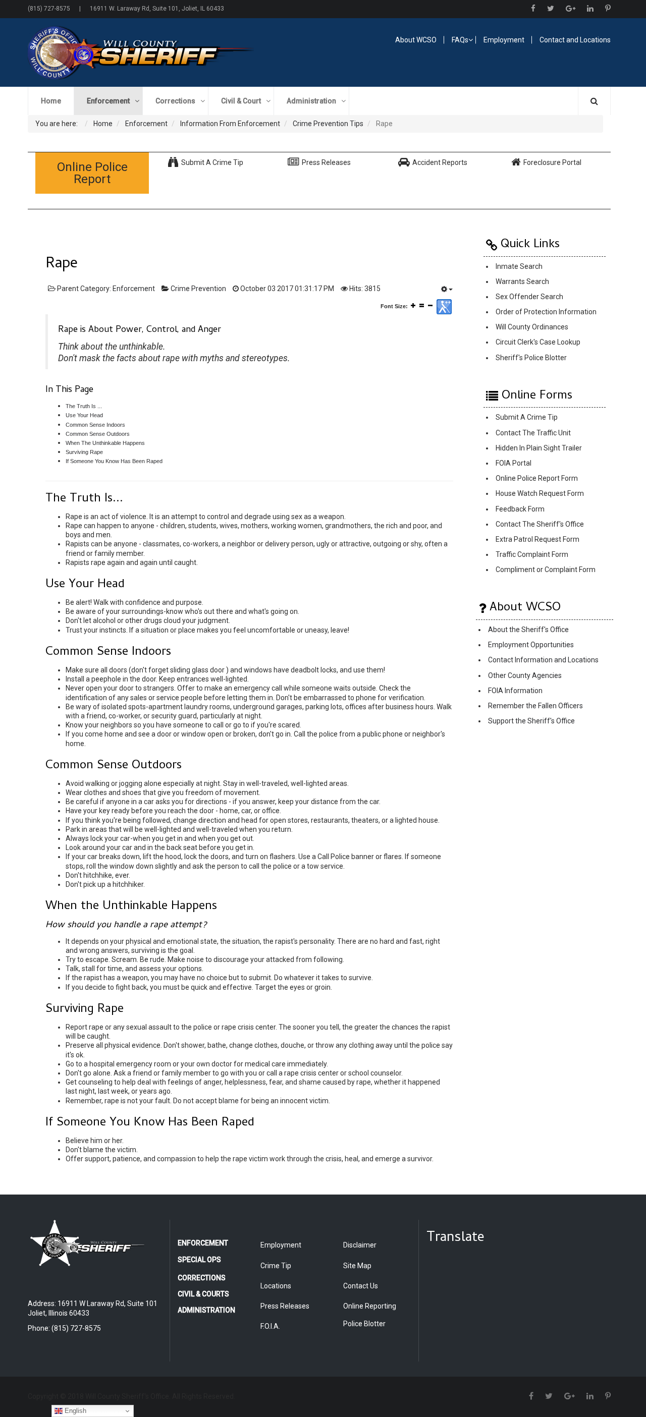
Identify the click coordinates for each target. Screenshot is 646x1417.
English (74, 1410)
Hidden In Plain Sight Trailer (539, 448)
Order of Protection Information (546, 312)
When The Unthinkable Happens (105, 443)
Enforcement (134, 289)
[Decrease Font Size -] (430, 305)
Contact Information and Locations (543, 660)
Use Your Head (84, 415)
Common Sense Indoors (95, 425)
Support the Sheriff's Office (531, 721)
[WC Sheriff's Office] (170, 52)
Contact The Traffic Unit (533, 433)
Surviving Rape (84, 452)
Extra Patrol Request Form (537, 539)
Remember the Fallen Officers (535, 706)
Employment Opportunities (531, 645)
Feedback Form (520, 509)
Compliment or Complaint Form (546, 570)
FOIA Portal (513, 463)
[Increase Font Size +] (413, 305)
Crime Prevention (198, 289)
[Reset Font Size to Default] (421, 305)
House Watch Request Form (540, 494)
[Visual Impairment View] (444, 306)
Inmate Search (519, 266)
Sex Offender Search (529, 297)
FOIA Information (515, 691)
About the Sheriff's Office (528, 630)
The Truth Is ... (84, 406)
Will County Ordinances (532, 327)
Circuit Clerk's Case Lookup (538, 342)
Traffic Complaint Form (532, 554)
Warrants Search (522, 281)
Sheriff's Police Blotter (531, 358)
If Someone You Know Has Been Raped (114, 461)
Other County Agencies (525, 675)
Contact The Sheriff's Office (540, 524)
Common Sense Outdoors (98, 434)
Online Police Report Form (537, 479)
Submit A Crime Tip (527, 418)
